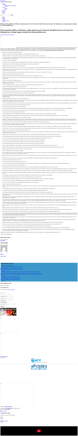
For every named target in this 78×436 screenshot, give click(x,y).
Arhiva (4, 19)
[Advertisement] (19, 259)
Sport (3, 11)
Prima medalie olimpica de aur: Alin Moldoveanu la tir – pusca (11, 268)
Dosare (4, 12)
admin (2, 34)
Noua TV (4, 10)
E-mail (1, 298)
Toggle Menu (3, 0)
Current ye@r (3, 304)
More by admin (3, 256)
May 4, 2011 (2, 275)
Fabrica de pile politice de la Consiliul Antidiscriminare (10, 278)
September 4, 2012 (7, 34)
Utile (5, 9)
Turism (6, 6)
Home (4, 16)
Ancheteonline (7, 409)
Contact (4, 18)
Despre (4, 17)
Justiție (4, 13)
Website (1, 300)
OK (1, 417)
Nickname (2, 296)
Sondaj (4, 21)
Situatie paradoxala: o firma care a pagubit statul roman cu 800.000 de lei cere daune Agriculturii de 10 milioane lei (21, 273)
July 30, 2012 (2, 270)
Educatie (6, 8)
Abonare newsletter (6, 20)
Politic (4, 3)
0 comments (12, 34)
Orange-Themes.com (8, 406)
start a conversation (11, 289)
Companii (10, 5)
